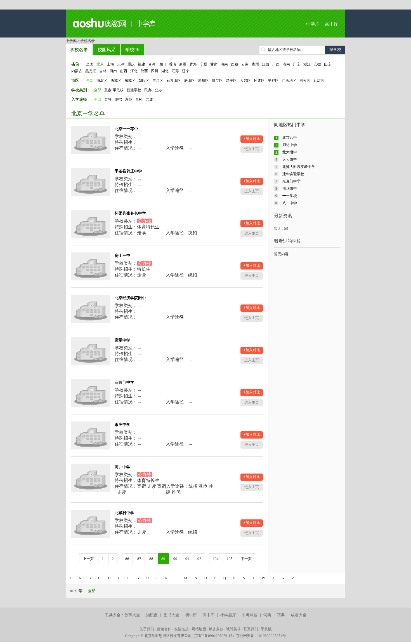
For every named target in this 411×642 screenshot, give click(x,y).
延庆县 (318, 80)
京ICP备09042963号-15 (213, 636)
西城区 (115, 80)
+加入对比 (252, 139)
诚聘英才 (233, 629)
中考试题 (250, 615)
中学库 (313, 24)
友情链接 (181, 629)
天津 (120, 64)
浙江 (307, 64)
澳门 (162, 64)
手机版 (266, 629)
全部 (89, 80)
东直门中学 (291, 181)
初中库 (191, 615)
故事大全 (132, 615)
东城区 (129, 80)
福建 (141, 64)
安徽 (317, 64)
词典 (267, 615)
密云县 (304, 80)
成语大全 (298, 615)
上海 (110, 64)
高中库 (331, 24)
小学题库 (228, 615)
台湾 (151, 64)
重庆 (131, 64)
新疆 (182, 64)
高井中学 (122, 467)
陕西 (144, 71)
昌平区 (231, 80)
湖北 (165, 71)
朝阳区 (143, 80)
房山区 (189, 80)
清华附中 (289, 188)
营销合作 (164, 629)
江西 (265, 64)
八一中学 (289, 203)
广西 (276, 64)
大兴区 (245, 80)
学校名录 (79, 49)
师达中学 (289, 145)
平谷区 (273, 80)
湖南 (286, 64)
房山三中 (122, 256)
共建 (149, 99)
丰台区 (157, 80)
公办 (158, 90)
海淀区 (101, 80)
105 (230, 559)
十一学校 (289, 196)
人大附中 (289, 159)
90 (175, 559)
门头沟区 (289, 80)
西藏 (234, 64)
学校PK (132, 49)
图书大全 (171, 615)
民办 (148, 90)
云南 (245, 64)
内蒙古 (76, 71)
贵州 (255, 64)
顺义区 (217, 80)
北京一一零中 (126, 129)
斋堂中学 (122, 340)
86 (127, 559)
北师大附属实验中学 (298, 167)
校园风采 (106, 49)
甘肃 (214, 64)
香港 (172, 64)
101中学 (75, 591)
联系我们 (251, 629)
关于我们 (147, 629)
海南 (224, 64)
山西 (123, 71)
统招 (118, 99)
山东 (327, 64)
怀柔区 (259, 80)
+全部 (90, 591)
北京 (100, 64)
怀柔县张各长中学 (130, 213)
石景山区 (173, 80)
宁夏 (203, 64)
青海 (193, 64)
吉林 (103, 71)
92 (199, 559)
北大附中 (289, 152)
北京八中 (289, 137)
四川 (154, 71)
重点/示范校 (114, 90)
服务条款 (216, 629)
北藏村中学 (124, 513)
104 (216, 559)
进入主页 (251, 149)
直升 (108, 99)
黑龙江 (90, 71)
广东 (296, 64)
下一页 (246, 559)
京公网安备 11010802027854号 (261, 636)
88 (151, 559)
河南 (113, 71)
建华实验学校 (293, 174)
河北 (134, 71)
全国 (89, 64)
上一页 (88, 559)
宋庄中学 (122, 425)
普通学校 (134, 90)
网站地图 (199, 629)
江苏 (175, 71)
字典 (281, 615)
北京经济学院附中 (130, 298)
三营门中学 (124, 382)
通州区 (203, 80)
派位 (128, 99)
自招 (139, 99)
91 (187, 559)
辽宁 (185, 71)
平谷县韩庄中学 (128, 171)
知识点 (152, 615)
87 (139, 559)
